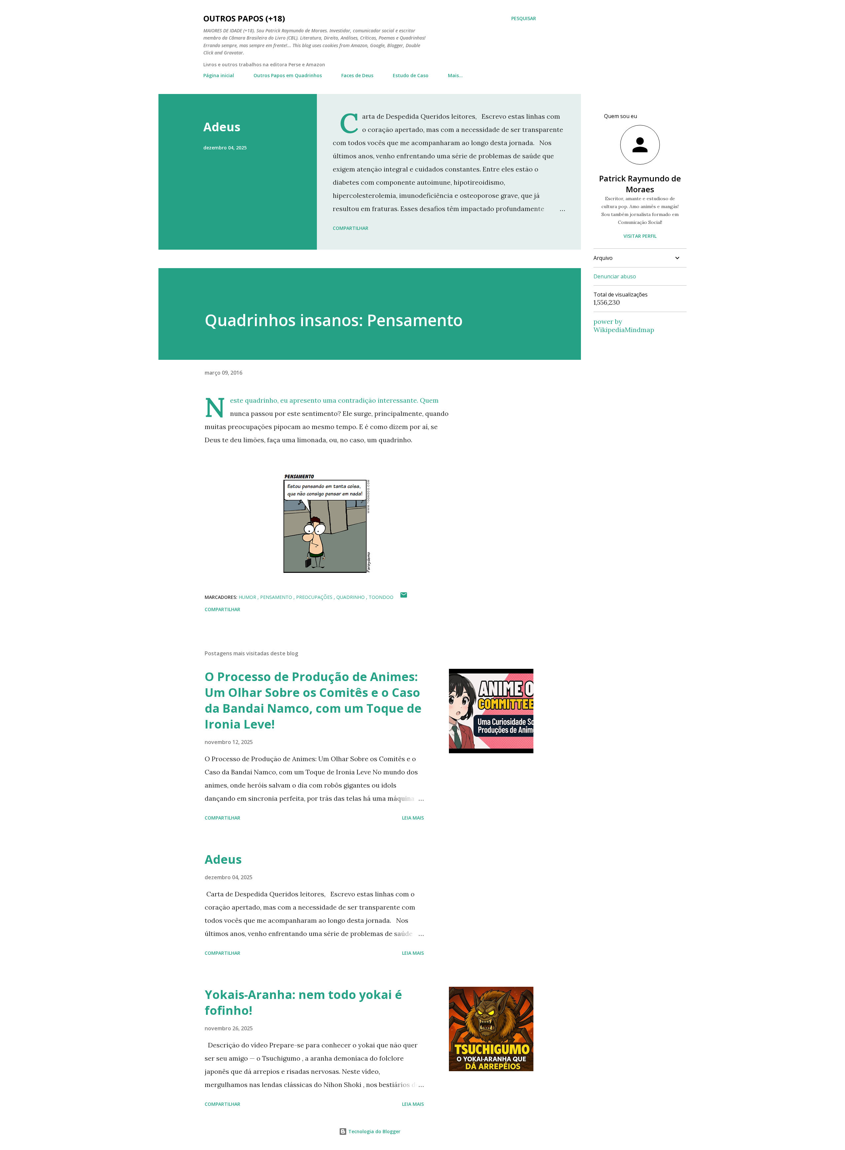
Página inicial (218, 75)
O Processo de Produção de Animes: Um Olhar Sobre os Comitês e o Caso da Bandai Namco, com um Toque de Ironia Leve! (313, 700)
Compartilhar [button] (350, 228)
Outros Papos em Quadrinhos (288, 75)
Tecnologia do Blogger (373, 1131)
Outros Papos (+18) (244, 18)
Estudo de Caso (410, 75)
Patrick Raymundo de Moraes (640, 184)
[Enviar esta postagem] (404, 597)
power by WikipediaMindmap (623, 325)
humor (248, 597)
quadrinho (351, 597)
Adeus (221, 127)
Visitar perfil (640, 236)
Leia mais (413, 818)
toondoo (381, 597)
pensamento (276, 597)
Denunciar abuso (614, 276)
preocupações (315, 597)
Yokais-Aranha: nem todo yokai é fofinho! (303, 1002)
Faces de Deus (357, 75)
